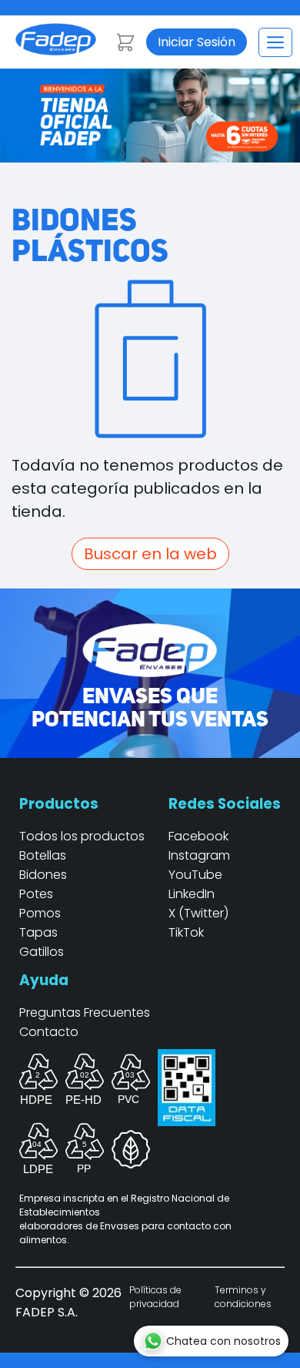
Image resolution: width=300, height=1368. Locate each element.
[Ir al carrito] (125, 42)
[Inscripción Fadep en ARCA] (186, 1114)
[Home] (55, 51)
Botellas (42, 855)
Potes (36, 894)
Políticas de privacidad (155, 1296)
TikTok (186, 932)
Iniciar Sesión (196, 42)
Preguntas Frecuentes (84, 1012)
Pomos (40, 913)
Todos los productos (82, 836)
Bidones (43, 875)
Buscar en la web (150, 554)
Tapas (38, 932)
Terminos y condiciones (243, 1296)
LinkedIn (191, 894)
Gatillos (41, 952)
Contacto (48, 1032)
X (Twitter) (198, 913)
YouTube (195, 875)
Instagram (199, 855)
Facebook (198, 836)
